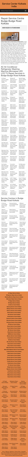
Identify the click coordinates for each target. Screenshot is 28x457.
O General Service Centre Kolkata (14, 351)
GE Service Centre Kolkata (14, 339)
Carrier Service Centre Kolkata (14, 355)
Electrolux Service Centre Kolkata (14, 320)
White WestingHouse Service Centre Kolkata (14, 349)
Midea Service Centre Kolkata (14, 374)
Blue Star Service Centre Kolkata (14, 341)
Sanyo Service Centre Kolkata (14, 345)
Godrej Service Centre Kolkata (14, 316)
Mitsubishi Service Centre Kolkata (14, 347)
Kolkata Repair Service (7, 11)
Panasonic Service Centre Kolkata (14, 318)
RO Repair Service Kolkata (14, 302)
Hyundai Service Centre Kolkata (14, 359)
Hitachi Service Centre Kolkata (14, 312)
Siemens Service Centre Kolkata (14, 336)
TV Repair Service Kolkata (14, 301)
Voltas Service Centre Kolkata (14, 343)
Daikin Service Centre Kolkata (14, 353)
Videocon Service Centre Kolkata (14, 310)
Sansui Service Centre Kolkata (14, 326)
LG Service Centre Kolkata (14, 304)
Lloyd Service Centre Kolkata (14, 371)
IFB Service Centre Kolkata (14, 324)
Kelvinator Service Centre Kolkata (14, 322)
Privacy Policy (17, 451)
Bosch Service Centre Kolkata (14, 328)
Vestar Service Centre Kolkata (14, 376)
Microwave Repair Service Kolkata (14, 299)
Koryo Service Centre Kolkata (14, 373)
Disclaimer (12, 451)
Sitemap (7, 451)
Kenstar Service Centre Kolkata (14, 357)
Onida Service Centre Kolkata (14, 363)
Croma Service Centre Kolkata (14, 337)
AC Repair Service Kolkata (14, 293)
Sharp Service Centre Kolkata (14, 332)
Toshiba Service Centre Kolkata (14, 361)
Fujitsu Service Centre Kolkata (23, 423)
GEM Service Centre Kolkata (14, 334)
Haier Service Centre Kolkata (14, 314)
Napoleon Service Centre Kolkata (14, 369)
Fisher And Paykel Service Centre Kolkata (14, 411)
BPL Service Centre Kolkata (14, 330)
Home (3, 451)
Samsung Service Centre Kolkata (14, 306)
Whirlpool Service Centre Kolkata (14, 308)
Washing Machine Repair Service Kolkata (14, 297)
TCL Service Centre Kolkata (14, 365)
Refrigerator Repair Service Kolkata (14, 295)
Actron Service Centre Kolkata (23, 444)
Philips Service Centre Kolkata (14, 367)
